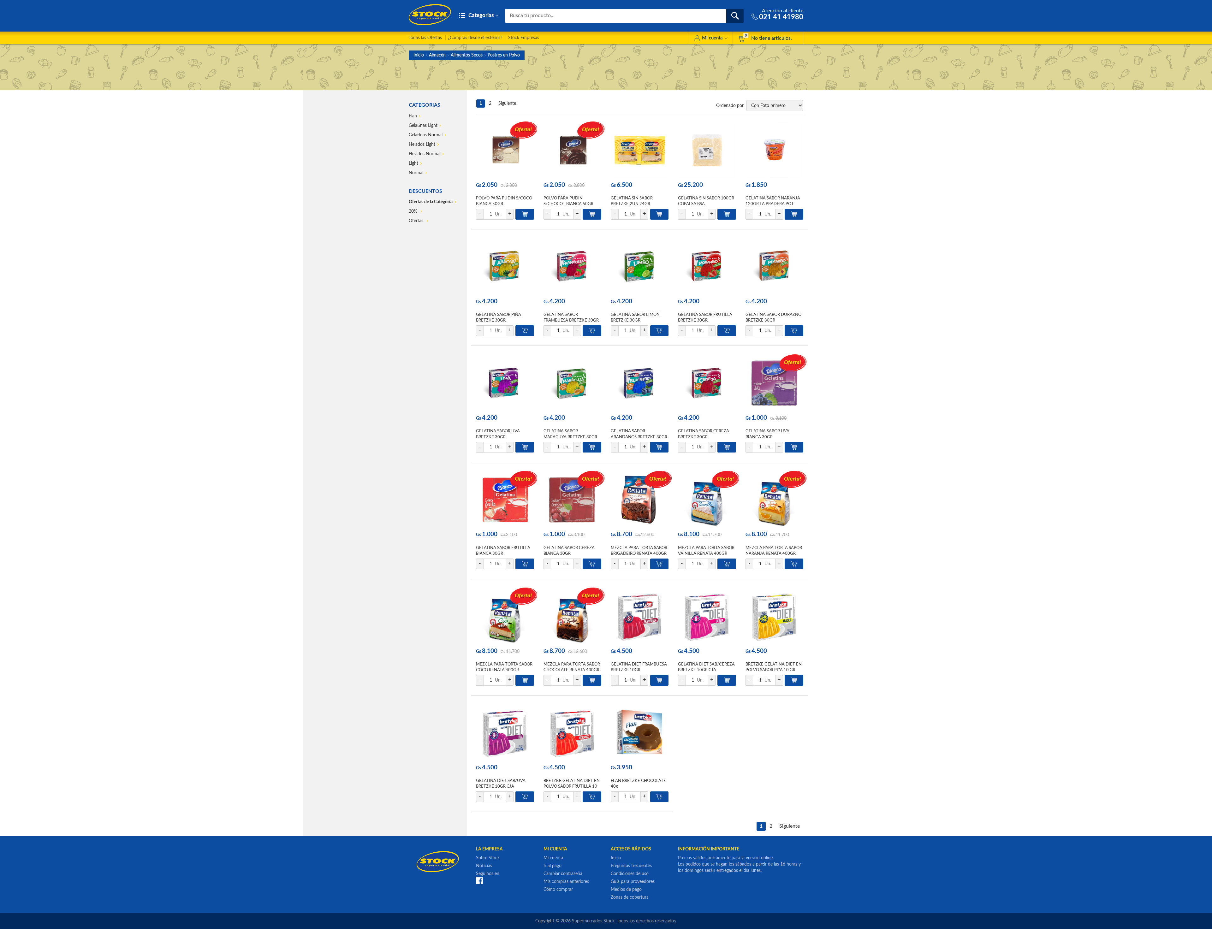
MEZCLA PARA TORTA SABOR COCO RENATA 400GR (504, 667)
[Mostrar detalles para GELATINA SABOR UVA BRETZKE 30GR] (505, 383)
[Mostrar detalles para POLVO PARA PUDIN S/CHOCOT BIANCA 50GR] (572, 150)
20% (414, 211)
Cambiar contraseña (563, 874)
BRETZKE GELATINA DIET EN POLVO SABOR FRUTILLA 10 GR (572, 786)
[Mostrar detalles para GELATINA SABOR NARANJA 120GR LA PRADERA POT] (774, 150)
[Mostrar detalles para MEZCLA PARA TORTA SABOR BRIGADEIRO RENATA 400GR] (639, 499)
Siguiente (507, 103)
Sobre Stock (488, 858)
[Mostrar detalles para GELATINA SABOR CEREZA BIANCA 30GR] (572, 499)
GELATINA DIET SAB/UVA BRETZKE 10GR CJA (501, 784)
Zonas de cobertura (630, 897)
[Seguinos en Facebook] (479, 880)
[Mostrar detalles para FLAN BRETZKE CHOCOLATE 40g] (639, 732)
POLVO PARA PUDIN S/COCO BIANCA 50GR (504, 201)
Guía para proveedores (633, 881)
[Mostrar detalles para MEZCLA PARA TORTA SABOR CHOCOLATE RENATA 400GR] (572, 616)
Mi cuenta (712, 38)
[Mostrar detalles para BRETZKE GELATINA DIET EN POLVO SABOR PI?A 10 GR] (774, 616)
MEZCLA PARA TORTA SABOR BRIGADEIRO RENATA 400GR (639, 551)
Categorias (480, 15)
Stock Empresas (523, 38)
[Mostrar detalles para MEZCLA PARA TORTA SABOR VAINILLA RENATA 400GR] (707, 499)
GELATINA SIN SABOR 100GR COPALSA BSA (706, 201)
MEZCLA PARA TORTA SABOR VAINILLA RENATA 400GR (706, 551)
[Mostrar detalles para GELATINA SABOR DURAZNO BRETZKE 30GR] (774, 266)
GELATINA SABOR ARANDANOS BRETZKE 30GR (639, 434)
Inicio (418, 55)
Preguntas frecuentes (631, 866)
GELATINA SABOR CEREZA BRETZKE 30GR (703, 434)
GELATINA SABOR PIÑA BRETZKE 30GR (498, 317)
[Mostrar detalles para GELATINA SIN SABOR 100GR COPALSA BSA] (707, 150)
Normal (416, 173)
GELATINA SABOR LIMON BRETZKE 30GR (635, 317)
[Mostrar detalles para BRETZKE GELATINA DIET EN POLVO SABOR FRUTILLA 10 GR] (572, 732)
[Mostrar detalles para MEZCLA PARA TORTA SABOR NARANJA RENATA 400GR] (774, 499)
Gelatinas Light (423, 125)
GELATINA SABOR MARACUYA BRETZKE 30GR (570, 434)
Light (413, 163)
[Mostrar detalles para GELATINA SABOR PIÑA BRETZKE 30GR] (505, 266)
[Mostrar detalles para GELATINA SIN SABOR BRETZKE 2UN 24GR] (639, 150)
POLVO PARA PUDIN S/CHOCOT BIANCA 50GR (568, 201)
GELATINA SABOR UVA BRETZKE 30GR (498, 434)
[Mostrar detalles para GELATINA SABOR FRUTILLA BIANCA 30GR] (505, 499)
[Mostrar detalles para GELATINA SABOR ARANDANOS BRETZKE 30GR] (639, 383)
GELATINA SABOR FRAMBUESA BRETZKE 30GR (571, 317)
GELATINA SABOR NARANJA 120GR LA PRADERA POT (773, 201)
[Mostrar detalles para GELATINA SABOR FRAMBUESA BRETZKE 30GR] (572, 266)
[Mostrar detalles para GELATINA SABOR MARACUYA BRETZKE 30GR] (572, 383)
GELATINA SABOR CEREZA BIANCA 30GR (569, 551)
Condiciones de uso (630, 874)
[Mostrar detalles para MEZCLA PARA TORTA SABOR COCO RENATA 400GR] (505, 616)
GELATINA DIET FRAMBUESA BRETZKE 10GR (639, 667)
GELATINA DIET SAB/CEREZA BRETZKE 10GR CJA (706, 667)
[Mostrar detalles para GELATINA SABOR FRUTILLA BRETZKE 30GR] (707, 266)
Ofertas (417, 221)
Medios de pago (626, 889)
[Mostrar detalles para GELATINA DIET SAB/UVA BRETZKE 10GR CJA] (505, 732)
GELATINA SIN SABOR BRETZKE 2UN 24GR (632, 201)
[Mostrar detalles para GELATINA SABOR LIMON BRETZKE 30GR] (639, 266)
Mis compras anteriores (566, 881)
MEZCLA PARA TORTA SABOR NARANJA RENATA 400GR (774, 551)
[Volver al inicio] (430, 15)
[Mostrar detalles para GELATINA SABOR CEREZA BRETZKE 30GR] (707, 383)
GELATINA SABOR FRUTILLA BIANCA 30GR (503, 551)
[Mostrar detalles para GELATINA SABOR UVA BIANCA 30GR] (774, 383)
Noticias (484, 866)
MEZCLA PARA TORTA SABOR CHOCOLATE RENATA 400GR (572, 667)
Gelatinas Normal (426, 135)
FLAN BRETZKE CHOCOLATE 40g (638, 784)
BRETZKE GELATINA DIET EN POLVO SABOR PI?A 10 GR (774, 667)
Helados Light (422, 144)
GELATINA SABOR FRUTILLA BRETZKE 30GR (705, 317)
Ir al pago (552, 866)
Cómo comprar (558, 889)
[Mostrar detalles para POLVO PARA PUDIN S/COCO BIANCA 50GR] (505, 150)
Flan (413, 116)
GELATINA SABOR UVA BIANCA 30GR (767, 434)
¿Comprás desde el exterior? (475, 38)
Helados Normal (424, 154)
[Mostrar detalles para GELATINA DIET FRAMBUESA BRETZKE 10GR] (639, 616)
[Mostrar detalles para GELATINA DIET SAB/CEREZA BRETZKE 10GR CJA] (707, 616)
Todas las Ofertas (425, 38)
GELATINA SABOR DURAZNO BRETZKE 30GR (773, 317)
